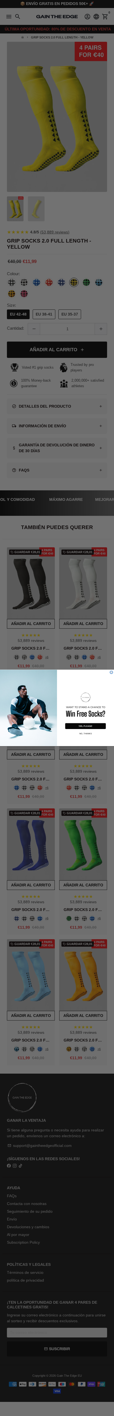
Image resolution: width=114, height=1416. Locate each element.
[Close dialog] (111, 672)
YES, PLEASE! (85, 726)
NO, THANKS (85, 733)
